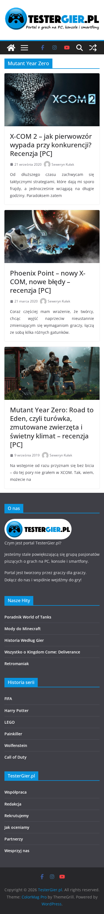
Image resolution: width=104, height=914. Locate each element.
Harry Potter (16, 710)
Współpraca (15, 792)
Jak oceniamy (16, 827)
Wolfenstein (15, 745)
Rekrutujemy (16, 815)
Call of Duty (15, 757)
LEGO (9, 722)
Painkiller (13, 733)
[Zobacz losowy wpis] (93, 47)
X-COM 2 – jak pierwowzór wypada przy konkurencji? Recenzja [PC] (51, 145)
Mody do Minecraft (22, 628)
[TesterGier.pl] (11, 47)
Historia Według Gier (24, 640)
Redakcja (12, 804)
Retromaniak (16, 663)
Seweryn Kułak (63, 164)
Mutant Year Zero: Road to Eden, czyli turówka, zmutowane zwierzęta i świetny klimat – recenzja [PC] (52, 427)
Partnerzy (13, 839)
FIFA (8, 698)
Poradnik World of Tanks (27, 617)
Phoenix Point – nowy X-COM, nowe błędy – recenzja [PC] (47, 281)
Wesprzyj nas (16, 850)
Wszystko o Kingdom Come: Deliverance (42, 652)
